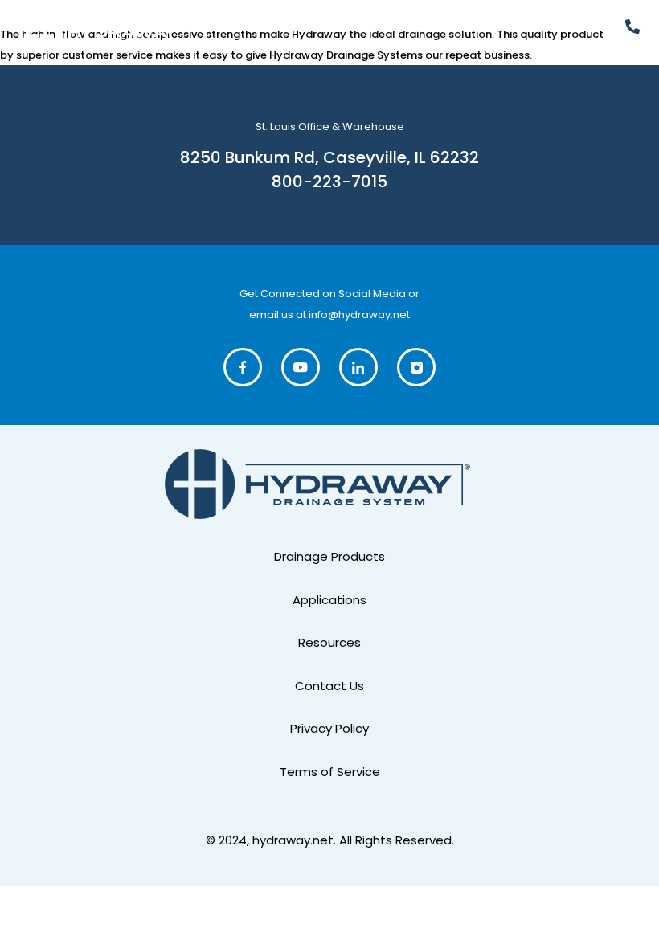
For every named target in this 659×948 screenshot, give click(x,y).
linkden (360, 366)
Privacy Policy (329, 728)
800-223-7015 (329, 181)
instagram (417, 366)
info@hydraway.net (359, 314)
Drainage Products (329, 556)
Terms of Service (330, 771)
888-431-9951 (637, 26)
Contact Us (329, 685)
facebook (244, 366)
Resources (329, 642)
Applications (329, 599)
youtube (302, 366)
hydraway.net (293, 840)
